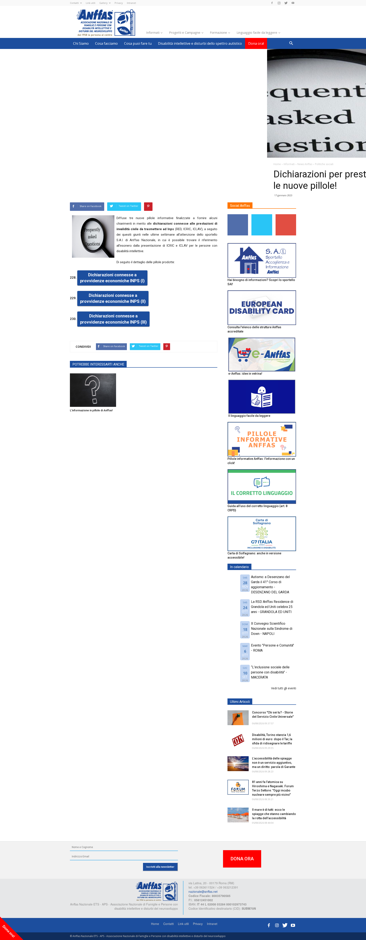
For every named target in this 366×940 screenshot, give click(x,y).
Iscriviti (285, 215)
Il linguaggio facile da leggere (249, 415)
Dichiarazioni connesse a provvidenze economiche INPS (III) (113, 319)
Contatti (74, 2)
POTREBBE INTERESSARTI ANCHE (98, 364)
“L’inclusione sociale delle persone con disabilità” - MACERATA (270, 672)
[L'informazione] (93, 390)
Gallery (103, 2)
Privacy (119, 2)
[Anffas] (157, 891)
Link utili (90, 2)
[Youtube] (293, 3)
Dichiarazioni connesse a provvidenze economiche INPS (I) (112, 278)
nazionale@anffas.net (203, 891)
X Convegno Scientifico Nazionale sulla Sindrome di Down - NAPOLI (271, 629)
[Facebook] (272, 3)
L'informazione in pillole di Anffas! (91, 410)
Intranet (131, 2)
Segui (238, 215)
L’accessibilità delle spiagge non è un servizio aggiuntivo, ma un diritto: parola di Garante (273, 763)
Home (155, 924)
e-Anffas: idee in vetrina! (245, 373)
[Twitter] (286, 3)
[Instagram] (279, 3)
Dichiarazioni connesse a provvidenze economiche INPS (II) (113, 298)
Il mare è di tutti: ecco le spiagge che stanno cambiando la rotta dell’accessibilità (274, 814)
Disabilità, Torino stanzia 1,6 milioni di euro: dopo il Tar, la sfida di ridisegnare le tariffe (272, 739)
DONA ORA (242, 858)
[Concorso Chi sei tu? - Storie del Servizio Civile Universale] (238, 717)
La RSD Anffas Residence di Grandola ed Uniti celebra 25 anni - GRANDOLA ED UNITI (272, 607)
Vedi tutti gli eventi (283, 688)
